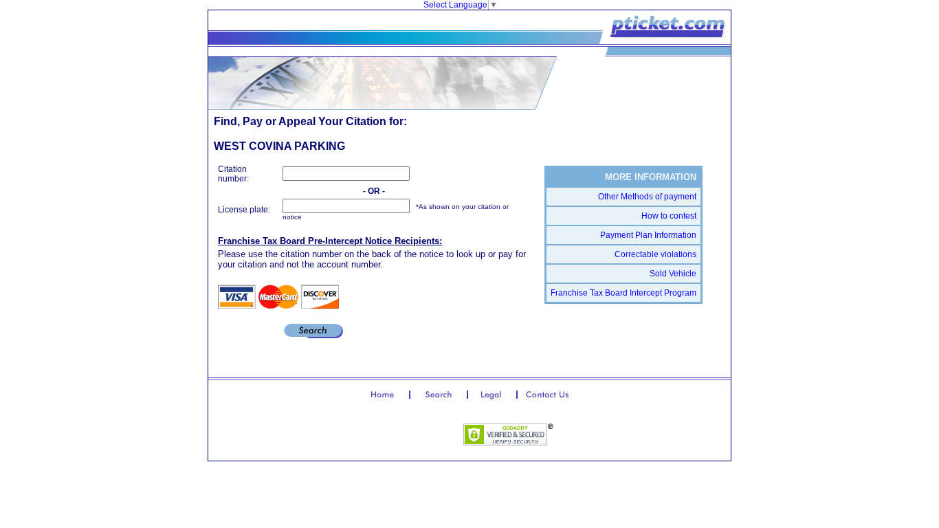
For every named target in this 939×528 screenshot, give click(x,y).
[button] (407, 435)
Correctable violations (655, 254)
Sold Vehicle (673, 273)
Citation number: (233, 174)
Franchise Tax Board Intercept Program (623, 293)
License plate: (244, 209)
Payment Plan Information (648, 235)
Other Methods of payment (647, 196)
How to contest (668, 216)
